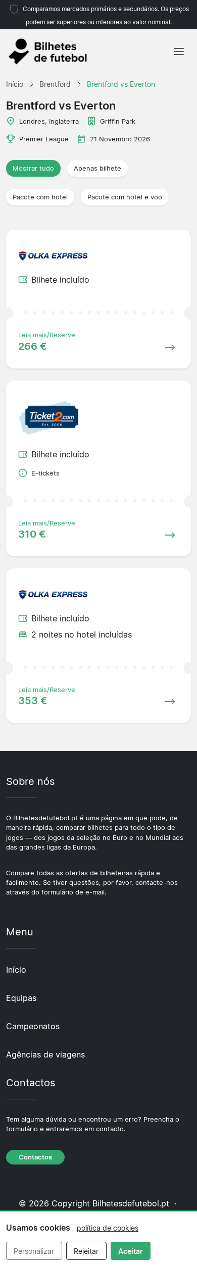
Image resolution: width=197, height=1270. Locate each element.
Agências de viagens (45, 1054)
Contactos (35, 1157)
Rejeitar (86, 1251)
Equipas (21, 998)
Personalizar (34, 1251)
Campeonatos (33, 1026)
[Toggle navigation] (179, 51)
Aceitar (130, 1251)
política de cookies (107, 1228)
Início (16, 970)
